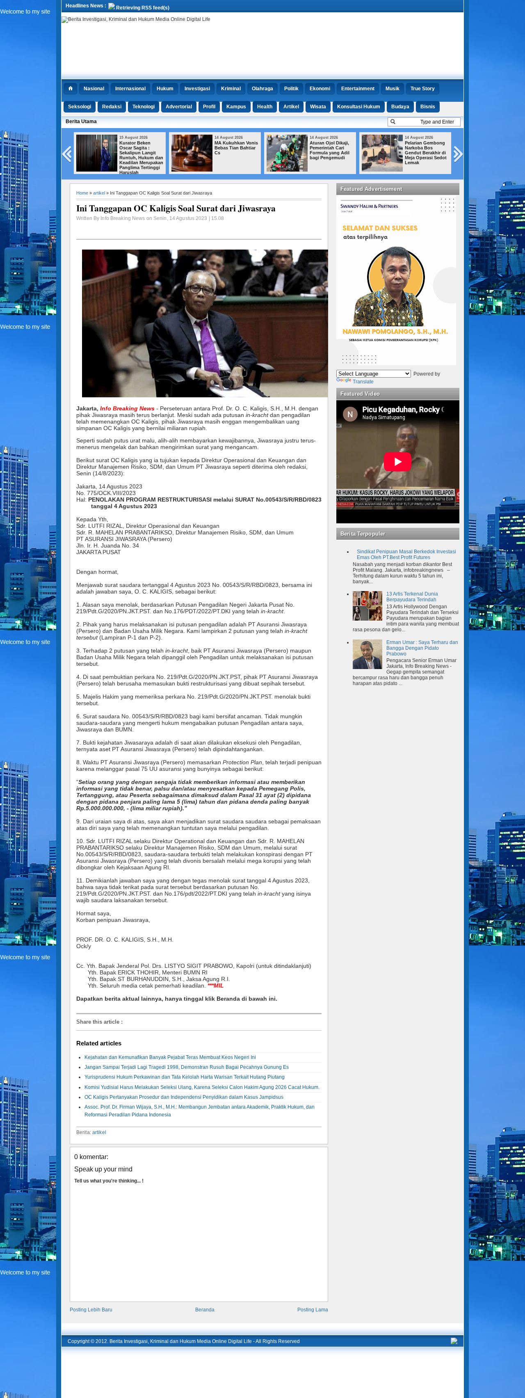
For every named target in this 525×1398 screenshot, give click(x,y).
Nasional (94, 89)
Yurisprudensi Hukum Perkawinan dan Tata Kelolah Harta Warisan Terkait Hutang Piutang (184, 1077)
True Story (423, 89)
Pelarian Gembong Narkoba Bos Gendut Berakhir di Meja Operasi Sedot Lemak (426, 152)
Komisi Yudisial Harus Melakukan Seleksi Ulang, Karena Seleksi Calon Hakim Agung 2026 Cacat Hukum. (202, 1087)
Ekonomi (320, 89)
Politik (291, 89)
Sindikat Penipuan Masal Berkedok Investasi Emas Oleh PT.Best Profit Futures (406, 554)
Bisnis (427, 107)
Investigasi (197, 89)
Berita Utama (81, 121)
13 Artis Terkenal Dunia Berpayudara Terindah (412, 597)
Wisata (318, 107)
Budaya (400, 107)
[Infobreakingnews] (454, 1342)
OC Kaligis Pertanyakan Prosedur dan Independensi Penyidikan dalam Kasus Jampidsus (183, 1097)
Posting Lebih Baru (91, 1310)
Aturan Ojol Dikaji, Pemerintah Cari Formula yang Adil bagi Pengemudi (329, 150)
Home (82, 192)
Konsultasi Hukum (358, 107)
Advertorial (179, 107)
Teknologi (143, 107)
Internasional (130, 89)
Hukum (165, 89)
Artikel (291, 107)
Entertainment (357, 89)
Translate (363, 382)
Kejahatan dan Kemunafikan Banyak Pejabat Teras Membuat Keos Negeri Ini (170, 1057)
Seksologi (79, 107)
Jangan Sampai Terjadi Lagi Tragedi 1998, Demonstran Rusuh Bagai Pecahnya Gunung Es (186, 1067)
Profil (209, 107)
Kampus (236, 107)
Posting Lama (312, 1310)
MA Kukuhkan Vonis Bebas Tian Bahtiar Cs (236, 147)
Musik (392, 89)
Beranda (205, 1310)
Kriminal (231, 89)
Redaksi (111, 107)
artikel (99, 192)
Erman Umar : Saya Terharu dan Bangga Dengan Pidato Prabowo (422, 648)
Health (264, 107)
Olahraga (262, 89)
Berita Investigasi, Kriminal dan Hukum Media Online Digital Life (181, 1341)
